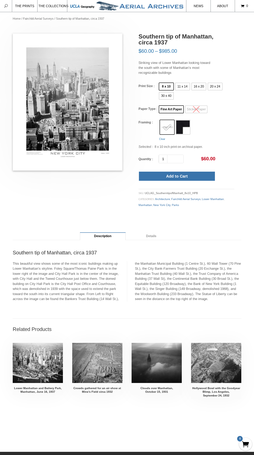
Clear (162, 139)
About (222, 6)
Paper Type (147, 109)
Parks (175, 205)
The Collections (52, 6)
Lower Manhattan (213, 199)
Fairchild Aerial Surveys (38, 18)
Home (17, 18)
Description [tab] (103, 236)
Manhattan (145, 205)
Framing (145, 122)
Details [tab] (151, 236)
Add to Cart (177, 176)
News (198, 6)
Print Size (146, 86)
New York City (162, 205)
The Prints (24, 6)
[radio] (166, 86)
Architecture (162, 199)
